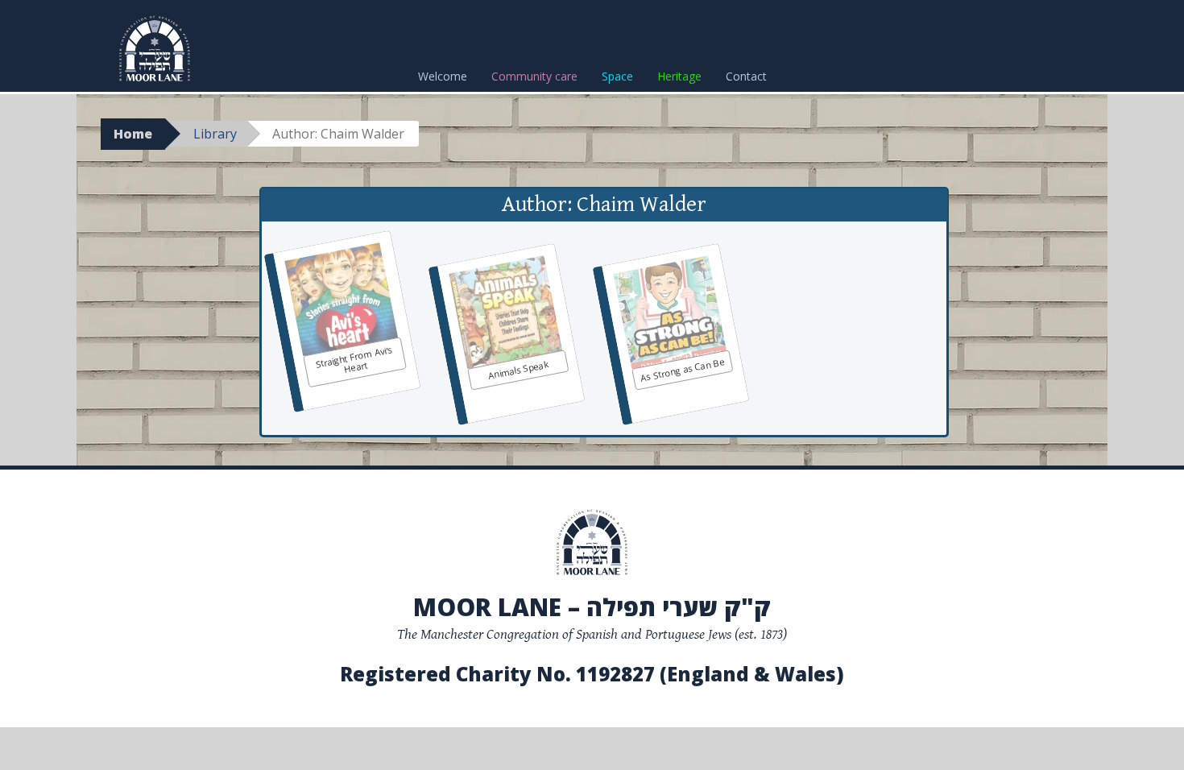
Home (133, 134)
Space (617, 76)
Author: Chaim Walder (604, 204)
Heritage (679, 76)
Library (215, 134)
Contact (746, 76)
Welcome (442, 76)
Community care (534, 76)
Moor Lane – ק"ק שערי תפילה (592, 606)
